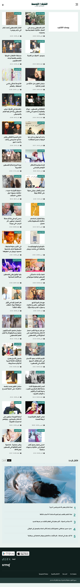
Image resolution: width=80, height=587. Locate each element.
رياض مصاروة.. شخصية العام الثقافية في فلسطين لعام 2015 (12, 447)
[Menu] (77, 4)
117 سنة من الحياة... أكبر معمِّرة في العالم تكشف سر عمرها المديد (52, 521)
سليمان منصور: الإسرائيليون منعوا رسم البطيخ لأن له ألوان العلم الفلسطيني (11, 332)
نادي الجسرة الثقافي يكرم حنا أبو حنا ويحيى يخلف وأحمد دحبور (12, 139)
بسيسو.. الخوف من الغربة (36, 55)
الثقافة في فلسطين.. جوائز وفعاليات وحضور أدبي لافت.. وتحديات (35, 111)
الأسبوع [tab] (4, 460)
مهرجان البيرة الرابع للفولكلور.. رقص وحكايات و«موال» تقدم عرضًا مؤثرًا (36, 304)
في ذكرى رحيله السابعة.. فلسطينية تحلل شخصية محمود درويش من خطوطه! (12, 248)
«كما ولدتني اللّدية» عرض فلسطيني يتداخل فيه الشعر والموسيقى (12, 111)
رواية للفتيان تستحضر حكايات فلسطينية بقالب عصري (36, 220)
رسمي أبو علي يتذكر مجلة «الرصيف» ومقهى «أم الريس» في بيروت (12, 220)
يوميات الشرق (40, 13)
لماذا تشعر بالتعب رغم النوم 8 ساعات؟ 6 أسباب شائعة (56, 514)
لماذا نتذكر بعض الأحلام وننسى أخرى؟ (60, 507)
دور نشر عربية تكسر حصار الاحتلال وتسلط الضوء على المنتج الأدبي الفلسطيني (36, 332)
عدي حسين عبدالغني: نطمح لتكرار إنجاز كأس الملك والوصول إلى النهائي (50, 528)
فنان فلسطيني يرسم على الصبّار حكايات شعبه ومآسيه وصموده (35, 30)
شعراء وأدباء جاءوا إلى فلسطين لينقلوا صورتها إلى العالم (35, 276)
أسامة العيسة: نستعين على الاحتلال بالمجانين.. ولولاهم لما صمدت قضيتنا (12, 419)
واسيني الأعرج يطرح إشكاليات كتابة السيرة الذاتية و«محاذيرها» (13, 360)
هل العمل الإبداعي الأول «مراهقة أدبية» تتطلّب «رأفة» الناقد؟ (13, 304)
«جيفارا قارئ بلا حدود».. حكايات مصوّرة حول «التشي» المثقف (13, 192)
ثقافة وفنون (18, 13)
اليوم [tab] (9, 460)
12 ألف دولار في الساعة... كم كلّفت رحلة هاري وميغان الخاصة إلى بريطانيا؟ (50, 536)
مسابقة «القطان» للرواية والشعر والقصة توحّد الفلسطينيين (13, 57)
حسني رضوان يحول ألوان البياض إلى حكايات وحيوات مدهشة (35, 447)
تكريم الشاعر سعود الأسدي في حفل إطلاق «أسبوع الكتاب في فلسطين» (35, 360)
